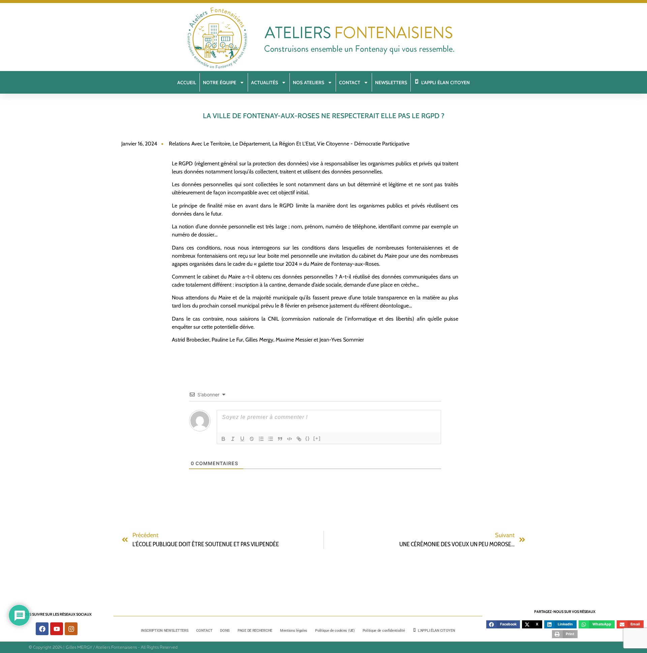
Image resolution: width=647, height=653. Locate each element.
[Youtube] (56, 628)
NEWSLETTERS (391, 82)
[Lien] (299, 439)
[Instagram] (71, 628)
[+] (317, 438)
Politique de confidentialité (384, 630)
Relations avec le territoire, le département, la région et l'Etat (242, 143)
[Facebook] (42, 628)
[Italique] (233, 439)
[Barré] (251, 439)
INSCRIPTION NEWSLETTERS (164, 630)
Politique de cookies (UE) (335, 630)
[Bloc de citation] (280, 439)
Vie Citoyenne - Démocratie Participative (363, 143)
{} (307, 438)
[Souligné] (242, 439)
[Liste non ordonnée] (270, 439)
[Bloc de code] (289, 439)
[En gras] (223, 439)
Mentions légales (293, 630)
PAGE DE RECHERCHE (255, 630)
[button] (503, 624)
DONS (225, 630)
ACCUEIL (186, 82)
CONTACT (204, 630)
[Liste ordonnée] (261, 439)
